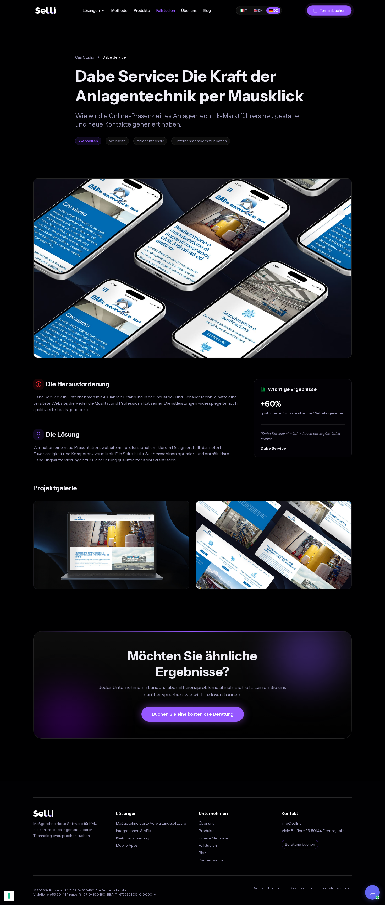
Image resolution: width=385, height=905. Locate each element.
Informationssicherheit (336, 888)
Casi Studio (84, 57)
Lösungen (91, 10)
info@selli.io (292, 823)
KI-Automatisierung (132, 838)
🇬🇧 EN (258, 10)
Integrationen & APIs (133, 830)
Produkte (142, 10)
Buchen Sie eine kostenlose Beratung (192, 714)
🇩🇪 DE (273, 10)
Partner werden (212, 860)
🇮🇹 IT (244, 10)
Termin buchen (332, 10)
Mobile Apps (127, 845)
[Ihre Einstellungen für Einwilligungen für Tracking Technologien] (9, 896)
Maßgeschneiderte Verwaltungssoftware (151, 823)
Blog (207, 10)
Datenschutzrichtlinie (268, 888)
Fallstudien (165, 10)
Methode (119, 10)
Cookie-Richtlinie (301, 888)
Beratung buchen (300, 844)
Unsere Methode (213, 838)
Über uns (189, 10)
